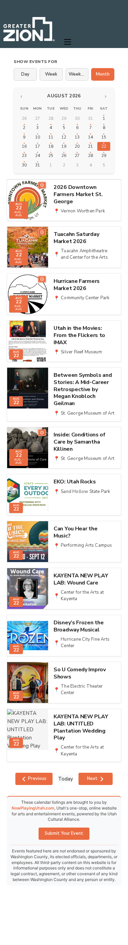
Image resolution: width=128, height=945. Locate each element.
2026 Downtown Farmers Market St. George (78, 194)
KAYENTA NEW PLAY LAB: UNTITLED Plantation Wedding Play (81, 727)
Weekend (79, 74)
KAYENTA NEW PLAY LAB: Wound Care (81, 579)
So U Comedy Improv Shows (80, 673)
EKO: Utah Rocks (75, 481)
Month (103, 74)
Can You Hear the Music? (75, 532)
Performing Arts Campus (86, 545)
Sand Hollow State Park (85, 491)
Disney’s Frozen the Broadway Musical (78, 626)
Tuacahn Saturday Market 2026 (76, 238)
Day (25, 74)
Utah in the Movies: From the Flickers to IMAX (79, 335)
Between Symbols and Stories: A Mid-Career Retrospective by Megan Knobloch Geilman (83, 389)
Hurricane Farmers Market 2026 (77, 285)
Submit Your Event (64, 833)
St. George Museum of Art (87, 413)
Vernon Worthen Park (83, 211)
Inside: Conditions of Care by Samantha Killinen (79, 441)
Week (51, 74)
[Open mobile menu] (67, 42)
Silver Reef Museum (81, 352)
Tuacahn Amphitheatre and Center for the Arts (84, 254)
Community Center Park (85, 298)
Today (65, 778)
